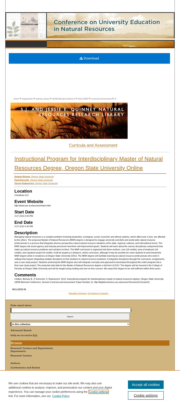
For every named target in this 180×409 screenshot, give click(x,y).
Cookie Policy (61, 396)
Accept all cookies (146, 385)
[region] (90, 389)
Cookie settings (98, 391)
